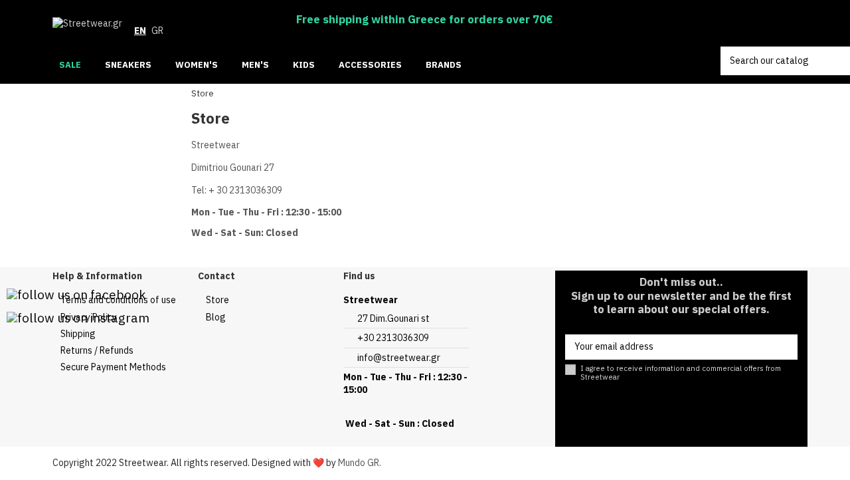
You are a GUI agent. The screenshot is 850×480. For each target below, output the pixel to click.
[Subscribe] (785, 347)
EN (140, 31)
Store (217, 300)
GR (157, 31)
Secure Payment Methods (113, 367)
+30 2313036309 (393, 338)
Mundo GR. (359, 463)
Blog (216, 317)
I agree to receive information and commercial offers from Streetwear (680, 373)
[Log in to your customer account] (745, 23)
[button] (449, 65)
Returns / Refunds (96, 350)
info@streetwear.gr (398, 358)
